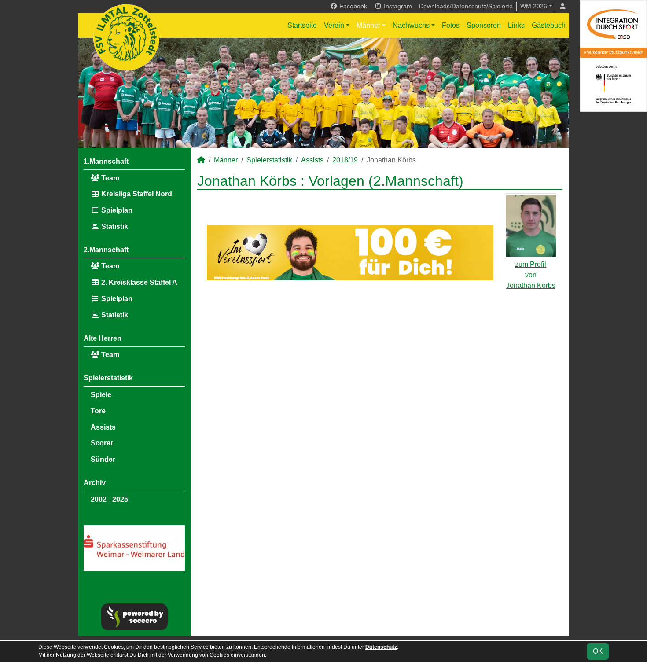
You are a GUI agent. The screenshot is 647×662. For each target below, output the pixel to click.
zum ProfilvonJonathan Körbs (530, 275)
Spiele (101, 394)
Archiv (95, 482)
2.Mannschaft (106, 250)
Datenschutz (381, 647)
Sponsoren (484, 25)
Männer (368, 25)
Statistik (113, 226)
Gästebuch (549, 25)
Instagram (397, 6)
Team (109, 178)
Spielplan (115, 210)
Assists (103, 427)
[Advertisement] (379, 363)
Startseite (302, 25)
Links (516, 25)
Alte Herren (102, 338)
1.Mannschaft (106, 161)
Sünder (103, 459)
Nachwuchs (411, 25)
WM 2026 (533, 6)
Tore (98, 411)
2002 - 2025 (109, 499)
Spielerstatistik (108, 378)
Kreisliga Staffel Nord (135, 194)
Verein (334, 25)
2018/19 (345, 160)
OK (598, 651)
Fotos (451, 25)
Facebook (352, 6)
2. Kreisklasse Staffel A (138, 282)
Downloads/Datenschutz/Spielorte (466, 6)
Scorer (102, 443)
